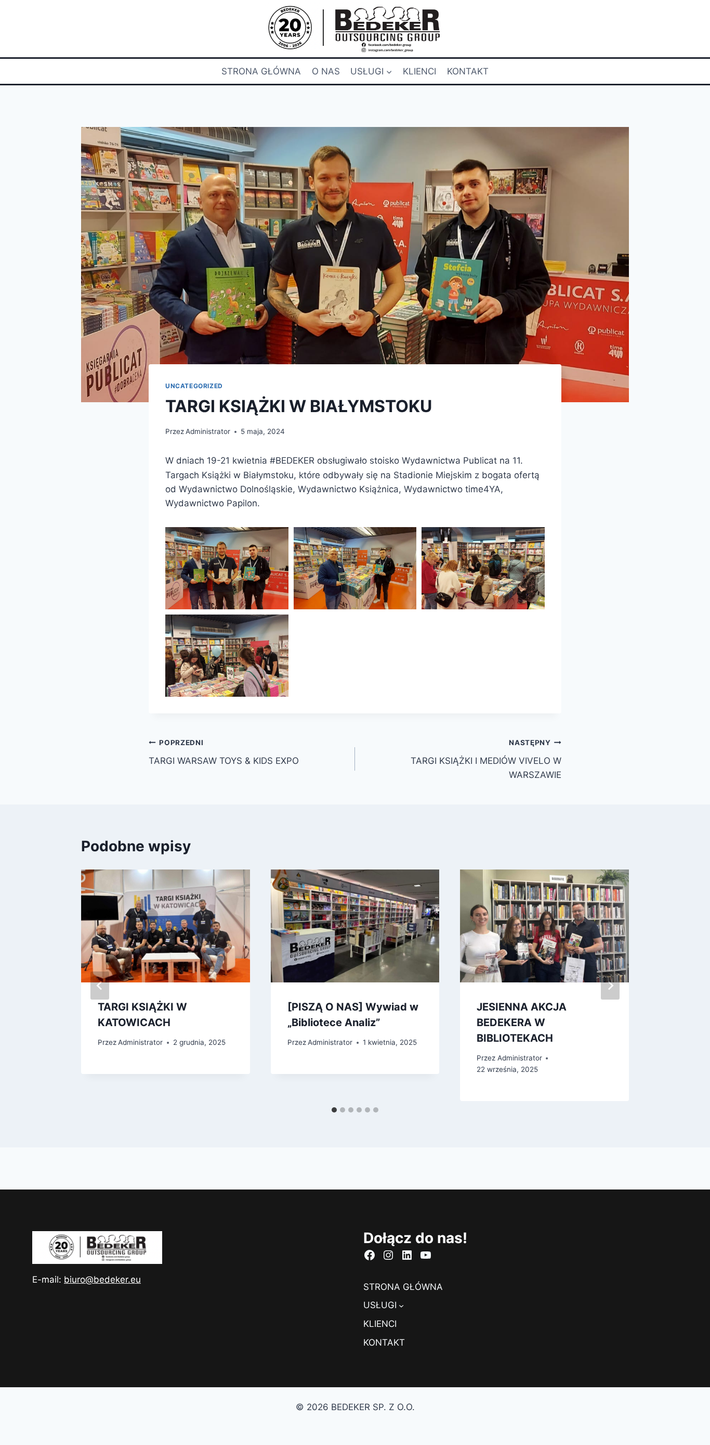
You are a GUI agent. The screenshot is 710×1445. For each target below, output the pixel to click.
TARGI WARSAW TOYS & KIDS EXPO (224, 752)
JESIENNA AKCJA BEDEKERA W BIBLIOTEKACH (522, 1022)
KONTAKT (468, 71)
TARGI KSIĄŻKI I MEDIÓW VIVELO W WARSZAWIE (486, 759)
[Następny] (610, 985)
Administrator (208, 431)
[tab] (334, 1109)
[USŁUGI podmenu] (401, 1305)
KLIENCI (419, 71)
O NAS (326, 71)
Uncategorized (194, 386)
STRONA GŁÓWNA (261, 71)
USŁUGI (380, 1305)
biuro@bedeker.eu (102, 1279)
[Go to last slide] (99, 985)
